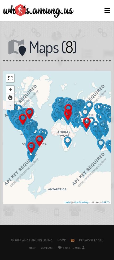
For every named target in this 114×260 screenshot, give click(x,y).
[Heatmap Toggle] (10, 98)
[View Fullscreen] (10, 78)
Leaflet (68, 202)
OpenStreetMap (81, 202)
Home (62, 240)
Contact (47, 248)
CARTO (105, 202)
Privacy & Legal (91, 240)
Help (32, 248)
